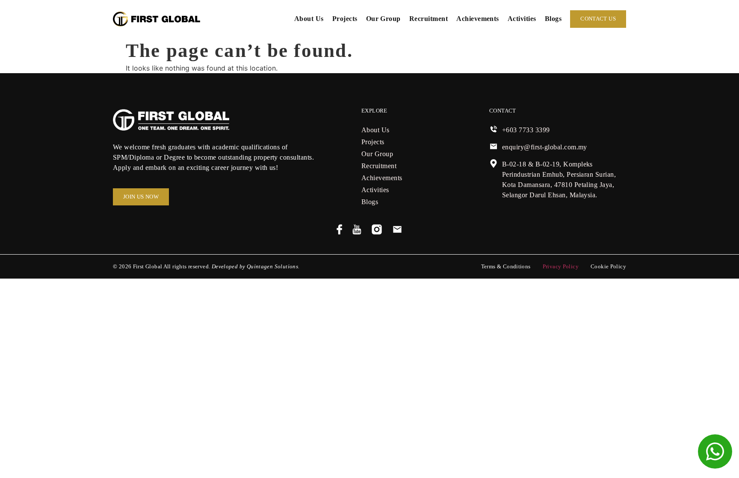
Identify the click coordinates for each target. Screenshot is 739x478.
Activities (522, 18)
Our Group (383, 18)
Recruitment (428, 18)
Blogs (553, 18)
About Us (309, 18)
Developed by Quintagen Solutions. (256, 267)
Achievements (477, 18)
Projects (345, 18)
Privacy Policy (561, 267)
